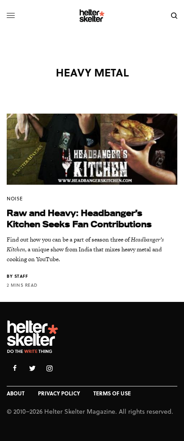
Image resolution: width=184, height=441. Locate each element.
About (16, 393)
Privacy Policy (59, 393)
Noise (15, 198)
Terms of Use (112, 393)
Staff (21, 276)
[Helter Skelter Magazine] (92, 15)
